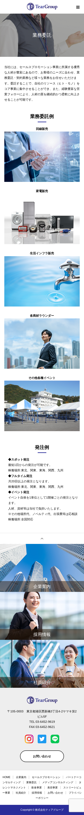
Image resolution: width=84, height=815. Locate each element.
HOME (6, 777)
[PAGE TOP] (42, 538)
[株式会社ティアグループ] (42, 700)
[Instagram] (29, 739)
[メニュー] (77, 7)
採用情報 (37, 792)
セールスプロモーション (46, 777)
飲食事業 (36, 787)
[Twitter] (42, 739)
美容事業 (52, 787)
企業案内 (21, 777)
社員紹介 (21, 792)
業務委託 (31, 782)
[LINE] (55, 739)
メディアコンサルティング (57, 782)
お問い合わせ (42, 756)
